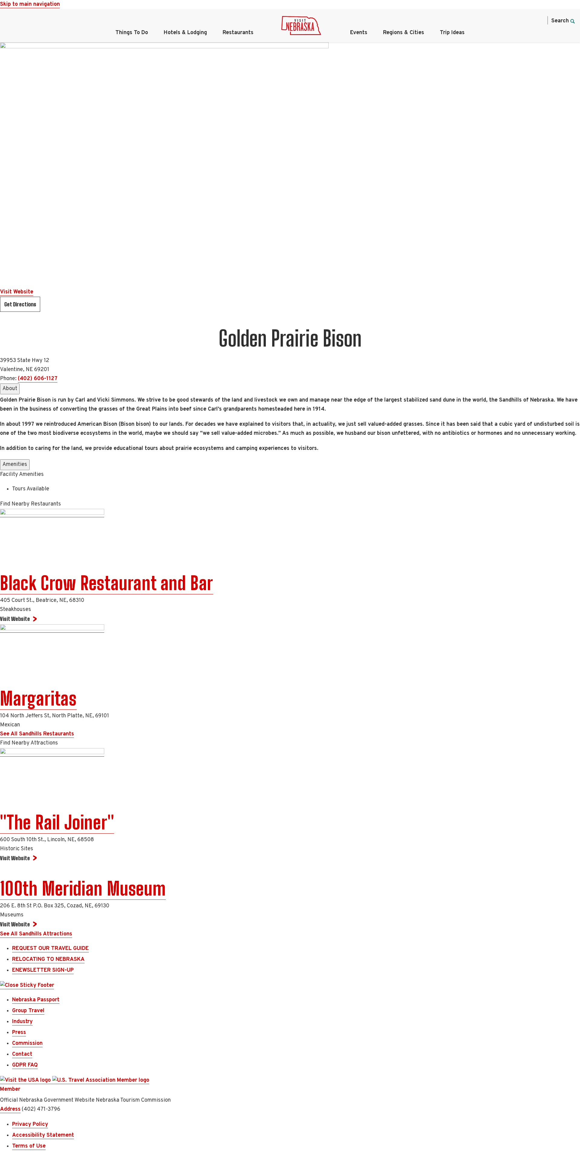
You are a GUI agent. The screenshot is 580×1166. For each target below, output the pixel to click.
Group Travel (28, 1010)
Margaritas (38, 698)
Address (10, 1109)
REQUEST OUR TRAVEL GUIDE (50, 948)
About (9, 388)
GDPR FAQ (25, 1065)
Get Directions (20, 304)
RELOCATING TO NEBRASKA (48, 959)
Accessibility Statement (43, 1135)
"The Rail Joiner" (57, 822)
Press (19, 1032)
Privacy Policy (30, 1124)
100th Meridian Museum (83, 889)
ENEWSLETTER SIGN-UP (43, 970)
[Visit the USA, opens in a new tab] (26, 1080)
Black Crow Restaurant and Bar (106, 583)
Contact (22, 1054)
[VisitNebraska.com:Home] (301, 27)
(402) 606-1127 (37, 378)
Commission (27, 1043)
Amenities (14, 464)
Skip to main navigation (30, 4)
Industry (22, 1021)
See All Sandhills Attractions (36, 934)
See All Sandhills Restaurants (37, 734)
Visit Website (16, 292)
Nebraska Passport (36, 999)
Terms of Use (29, 1146)
